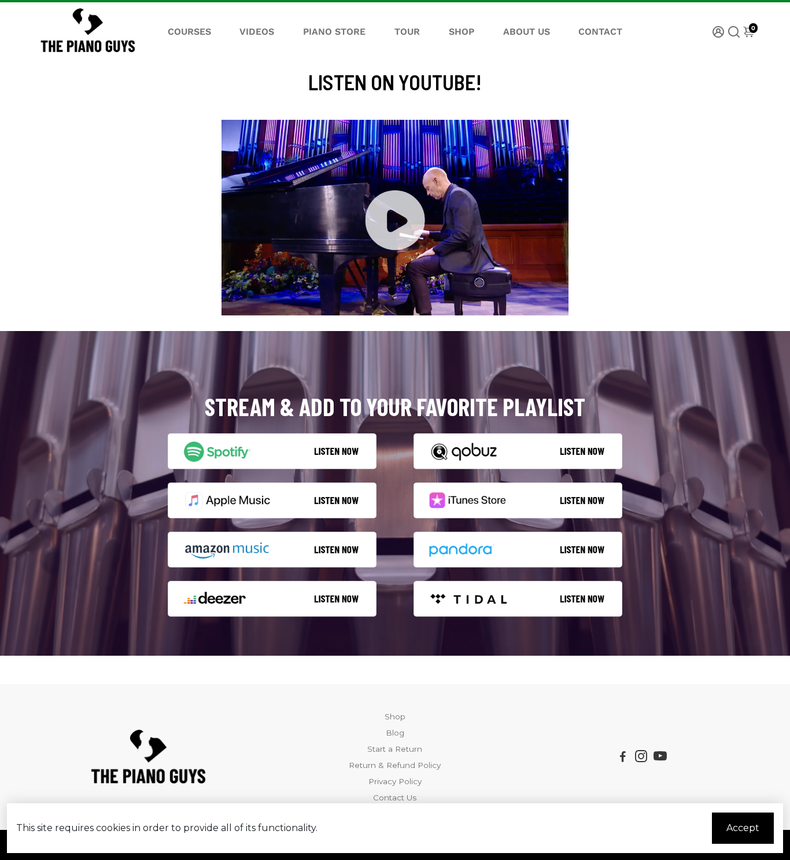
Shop (395, 716)
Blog (395, 732)
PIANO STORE (334, 31)
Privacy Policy (395, 781)
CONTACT (600, 31)
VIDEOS (256, 31)
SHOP (461, 31)
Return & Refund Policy (395, 765)
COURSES (189, 31)
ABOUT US (526, 31)
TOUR (407, 31)
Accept (742, 827)
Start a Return (394, 749)
